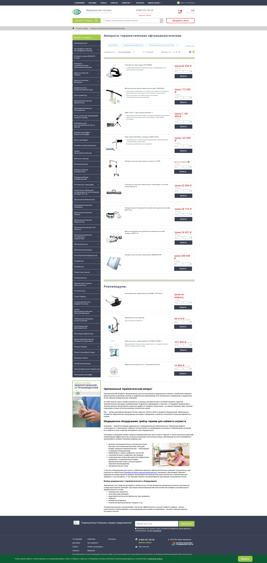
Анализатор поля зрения (134, 318)
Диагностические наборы (81, 74)
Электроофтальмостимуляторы (87, 369)
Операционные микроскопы (133, 45)
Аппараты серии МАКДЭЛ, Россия (85, 57)
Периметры (79, 266)
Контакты (140, 3)
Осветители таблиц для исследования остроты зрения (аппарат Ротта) (86, 192)
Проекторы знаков (82, 272)
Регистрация (190, 2)
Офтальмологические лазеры (83, 213)
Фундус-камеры (80, 346)
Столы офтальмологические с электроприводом (83, 311)
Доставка (92, 3)
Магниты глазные (81, 158)
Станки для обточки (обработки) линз (82, 303)
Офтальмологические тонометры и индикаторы (83, 237)
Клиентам (126, 3)
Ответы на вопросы (95, 547)
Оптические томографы (84, 184)
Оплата (103, 3)
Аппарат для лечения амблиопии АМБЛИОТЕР (143, 255)
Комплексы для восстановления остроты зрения (84, 125)
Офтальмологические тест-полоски (85, 228)
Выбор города (154, 3)
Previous (105, 45)
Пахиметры (79, 261)
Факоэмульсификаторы (83, 333)
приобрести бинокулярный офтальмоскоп (140, 472)
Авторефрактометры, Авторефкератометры (83, 50)
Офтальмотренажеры (83, 250)
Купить (183, 76)
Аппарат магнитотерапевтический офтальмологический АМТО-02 (147, 209)
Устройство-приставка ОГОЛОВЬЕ (138, 65)
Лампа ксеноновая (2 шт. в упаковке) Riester (142, 364)
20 (173, 52)
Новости (114, 3)
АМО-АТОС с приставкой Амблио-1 (139, 113)
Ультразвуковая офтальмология (81, 327)
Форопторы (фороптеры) (84, 352)
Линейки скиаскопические (85, 145)
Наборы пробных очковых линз (81, 171)
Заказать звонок (145, 15)
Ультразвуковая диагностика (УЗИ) (161, 45)
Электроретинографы (83, 374)
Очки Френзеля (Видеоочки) (85, 255)
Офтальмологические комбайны (83, 206)
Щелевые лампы (81, 358)
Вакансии (91, 551)
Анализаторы (113, 45)
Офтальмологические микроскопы (83, 102)
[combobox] (125, 52)
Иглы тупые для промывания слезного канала (86, 117)
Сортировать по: (117, 52)
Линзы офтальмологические (83, 152)
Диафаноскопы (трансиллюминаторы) (83, 89)
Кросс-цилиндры (81, 140)
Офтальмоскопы (81, 244)
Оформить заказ (180, 20)
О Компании (79, 3)
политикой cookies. (155, 559)
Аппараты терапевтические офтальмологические (83, 65)
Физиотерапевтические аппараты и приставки (84, 340)
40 (176, 52)
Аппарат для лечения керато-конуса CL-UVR (142, 161)
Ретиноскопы (79, 291)
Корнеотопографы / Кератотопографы (82, 133)
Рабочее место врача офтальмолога (82, 284)
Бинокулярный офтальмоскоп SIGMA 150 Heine (143, 293)
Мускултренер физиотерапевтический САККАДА (144, 88)
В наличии (149, 52)
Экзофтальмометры (82, 363)
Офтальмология (80, 43)
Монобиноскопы (81, 164)
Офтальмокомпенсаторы (84, 199)
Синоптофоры (80, 296)
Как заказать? (93, 543)
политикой (157, 531)
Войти (182, 2)
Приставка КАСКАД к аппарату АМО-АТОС (142, 137)
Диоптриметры (80, 95)
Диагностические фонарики (81, 81)
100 (179, 52)
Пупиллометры (80, 278)
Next (181, 45)
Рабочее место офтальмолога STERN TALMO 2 (143, 341)
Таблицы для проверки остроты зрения (83, 320)
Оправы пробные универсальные (81, 178)
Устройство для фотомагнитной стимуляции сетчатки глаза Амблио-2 (146, 186)
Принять (245, 559)
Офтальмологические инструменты (83, 109)
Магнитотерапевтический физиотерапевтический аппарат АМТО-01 (145, 232)
